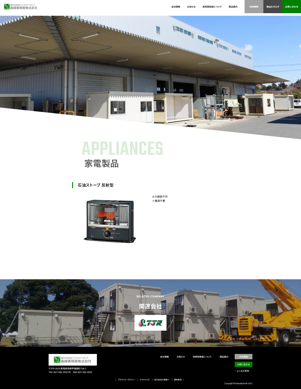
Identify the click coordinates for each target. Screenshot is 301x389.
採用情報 (254, 6)
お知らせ (191, 6)
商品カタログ (273, 6)
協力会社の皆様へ (161, 380)
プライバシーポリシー (126, 380)
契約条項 (178, 380)
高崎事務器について (212, 6)
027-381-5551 (61, 372)
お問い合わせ (291, 6)
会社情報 (175, 6)
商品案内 (233, 6)
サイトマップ (145, 380)
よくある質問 (243, 370)
